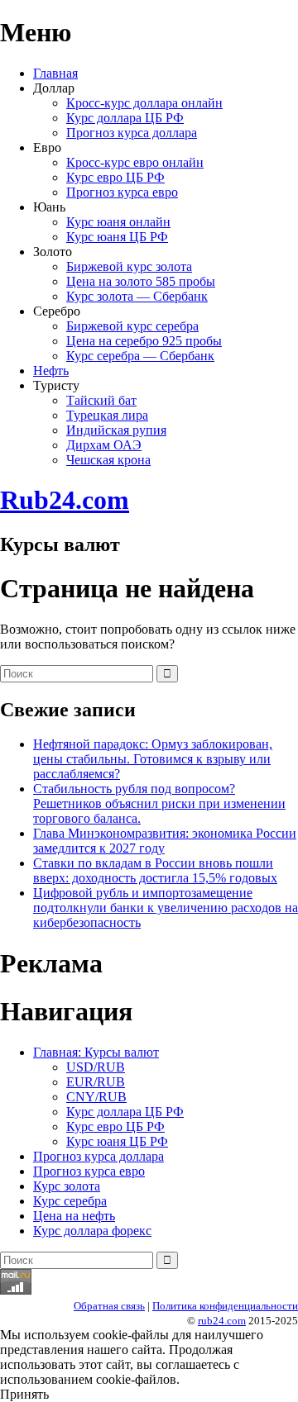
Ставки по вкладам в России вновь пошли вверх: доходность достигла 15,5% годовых (155, 870)
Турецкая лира (107, 415)
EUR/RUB (95, 1082)
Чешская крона (108, 460)
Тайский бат (101, 400)
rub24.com (222, 1320)
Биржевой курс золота (129, 266)
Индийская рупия (116, 430)
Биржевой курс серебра (132, 326)
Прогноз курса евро (122, 192)
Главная (55, 73)
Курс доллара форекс (92, 1231)
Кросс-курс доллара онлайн (144, 103)
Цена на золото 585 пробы (140, 281)
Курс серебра (70, 1201)
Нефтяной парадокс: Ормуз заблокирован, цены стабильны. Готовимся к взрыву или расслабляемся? (152, 759)
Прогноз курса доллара (131, 133)
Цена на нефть (74, 1216)
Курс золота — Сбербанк (137, 296)
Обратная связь (109, 1306)
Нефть (51, 371)
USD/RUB (95, 1067)
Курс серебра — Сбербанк (140, 356)
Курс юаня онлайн (118, 222)
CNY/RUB (96, 1097)
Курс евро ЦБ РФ (115, 177)
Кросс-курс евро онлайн (135, 162)
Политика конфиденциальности (225, 1306)
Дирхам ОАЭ (104, 445)
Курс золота (66, 1186)
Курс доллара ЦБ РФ (125, 118)
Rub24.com (64, 500)
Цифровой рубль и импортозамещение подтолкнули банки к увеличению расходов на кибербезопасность (165, 907)
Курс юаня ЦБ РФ (117, 237)
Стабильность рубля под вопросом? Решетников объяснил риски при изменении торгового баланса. (159, 803)
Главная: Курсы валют (96, 1052)
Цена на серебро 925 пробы (144, 341)
